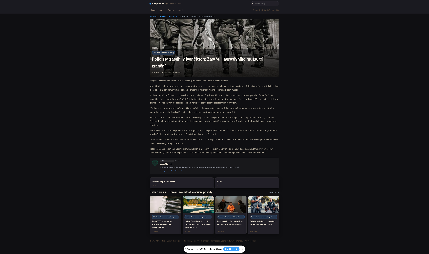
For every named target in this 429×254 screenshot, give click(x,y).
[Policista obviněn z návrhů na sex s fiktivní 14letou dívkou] (230, 215)
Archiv (162, 10)
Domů (153, 10)
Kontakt (181, 10)
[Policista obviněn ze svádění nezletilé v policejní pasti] (263, 215)
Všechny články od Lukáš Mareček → (171, 171)
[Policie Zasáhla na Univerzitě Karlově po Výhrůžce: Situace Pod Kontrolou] (198, 215)
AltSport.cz (158, 3)
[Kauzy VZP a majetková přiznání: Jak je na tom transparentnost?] (165, 215)
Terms (253, 241)
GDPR (247, 241)
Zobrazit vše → (273, 192)
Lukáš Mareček (166, 164)
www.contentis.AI (237, 241)
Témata (171, 10)
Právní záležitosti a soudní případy (166, 16)
